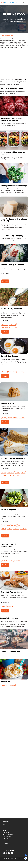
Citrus (3, 525)
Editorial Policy (7, 838)
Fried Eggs (20, 371)
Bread (3, 417)
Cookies (4, 472)
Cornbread (22, 417)
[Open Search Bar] (24, 2)
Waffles (23, 472)
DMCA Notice (6, 841)
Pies (18, 475)
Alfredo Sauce (5, 560)
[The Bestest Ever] (9, 2)
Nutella (3, 606)
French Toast (11, 475)
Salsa (12, 560)
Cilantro (3, 531)
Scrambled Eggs (12, 371)
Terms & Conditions (8, 834)
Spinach (4, 528)
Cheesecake (4, 478)
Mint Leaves (23, 528)
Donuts (17, 472)
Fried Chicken (14, 277)
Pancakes (4, 475)
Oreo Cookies (11, 472)
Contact (4, 825)
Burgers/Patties (5, 277)
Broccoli (9, 528)
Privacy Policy (7, 832)
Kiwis (19, 525)
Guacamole (17, 560)
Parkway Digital (18, 858)
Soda (2, 655)
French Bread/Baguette (12, 417)
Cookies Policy (7, 836)
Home (2, 35)
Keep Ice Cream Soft (6, 327)
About (4, 824)
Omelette (4, 371)
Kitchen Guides (9, 35)
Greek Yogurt (13, 324)
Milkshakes (12, 685)
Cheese (15, 327)
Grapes (8, 525)
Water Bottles (4, 685)
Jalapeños (16, 528)
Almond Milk (4, 324)
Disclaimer (5, 843)
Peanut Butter (10, 606)
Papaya (14, 525)
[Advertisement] (14, 64)
